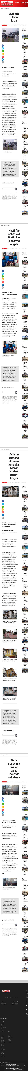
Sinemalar (3, 1049)
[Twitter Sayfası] (4, 997)
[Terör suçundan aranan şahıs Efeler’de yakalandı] (10, 789)
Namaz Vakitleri (2, 1041)
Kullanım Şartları (15, 1001)
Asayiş (2, 1022)
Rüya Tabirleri (9, 1040)
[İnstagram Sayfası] (6, 997)
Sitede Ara (10, 1035)
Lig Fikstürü (2, 1045)
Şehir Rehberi (2, 1053)
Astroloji (9, 1042)
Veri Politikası (3, 1004)
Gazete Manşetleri (3, 1055)
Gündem (17, 2)
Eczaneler (3, 1042)
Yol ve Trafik (2, 1038)
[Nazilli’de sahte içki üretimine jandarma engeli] (10, 259)
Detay (15, 1069)
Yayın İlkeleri (3, 1003)
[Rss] (13, 997)
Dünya (2, 1025)
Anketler (10, 1036)
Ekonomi (2, 1024)
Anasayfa (3, 8)
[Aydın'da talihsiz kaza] (10, 34)
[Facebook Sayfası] (1, 997)
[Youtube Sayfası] (8, 997)
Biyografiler (10, 1038)
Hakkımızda (3, 1001)
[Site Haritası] (16, 997)
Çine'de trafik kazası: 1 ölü (25, 36)
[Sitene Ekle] (18, 997)
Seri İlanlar (3, 1050)
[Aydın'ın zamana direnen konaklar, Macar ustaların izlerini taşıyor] (10, 491)
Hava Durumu (2, 1035)
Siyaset (2, 1030)
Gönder (16, 189)
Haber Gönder (15, 1004)
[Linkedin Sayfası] (11, 997)
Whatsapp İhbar (15, 1003)
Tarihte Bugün (2, 1047)
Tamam (20, 1069)
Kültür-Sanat (3, 1027)
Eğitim (2, 1028)
